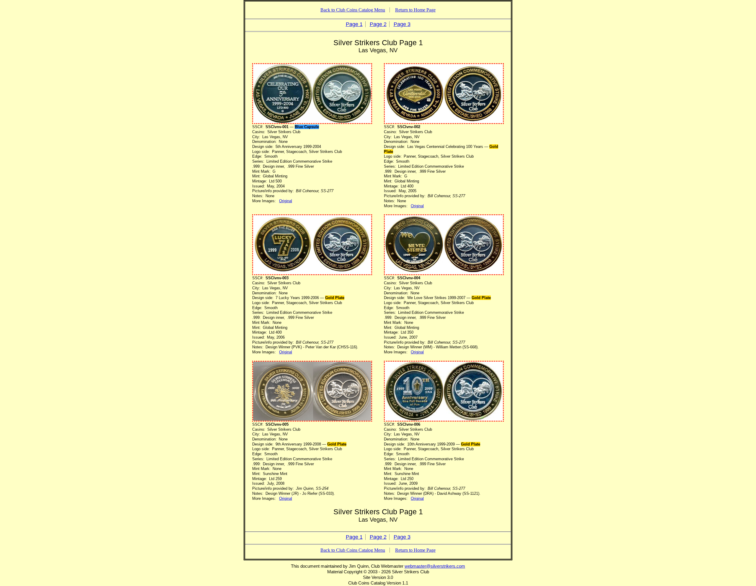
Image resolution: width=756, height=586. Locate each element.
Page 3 (402, 24)
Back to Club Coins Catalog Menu (352, 9)
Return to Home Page (415, 9)
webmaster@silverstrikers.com (435, 566)
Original (285, 201)
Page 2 (378, 24)
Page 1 (354, 24)
